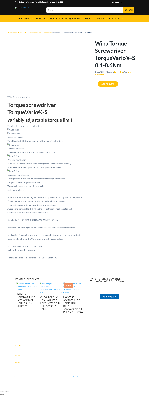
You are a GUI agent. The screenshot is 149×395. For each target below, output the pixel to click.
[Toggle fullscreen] (6, 391)
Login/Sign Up (116, 2)
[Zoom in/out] (8, 391)
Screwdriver (47, 33)
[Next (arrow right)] (3, 394)
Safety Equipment (69, 19)
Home (9, 33)
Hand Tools (22, 33)
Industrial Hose (45, 19)
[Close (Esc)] (1, 391)
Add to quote (108, 84)
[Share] (3, 391)
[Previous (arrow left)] (1, 394)
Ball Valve (24, 19)
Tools (88, 19)
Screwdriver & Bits (34, 33)
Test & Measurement (109, 19)
